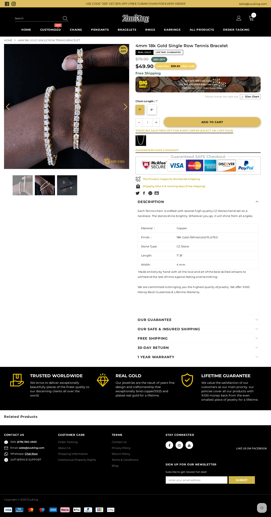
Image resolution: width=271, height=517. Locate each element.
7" (140, 109)
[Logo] (135, 18)
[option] (66, 106)
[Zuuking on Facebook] (7, 3)
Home (8, 40)
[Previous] (7, 106)
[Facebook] (169, 445)
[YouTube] (189, 445)
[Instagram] (179, 445)
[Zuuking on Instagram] (13, 3)
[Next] (125, 106)
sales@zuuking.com (253, 3)
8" (152, 109)
